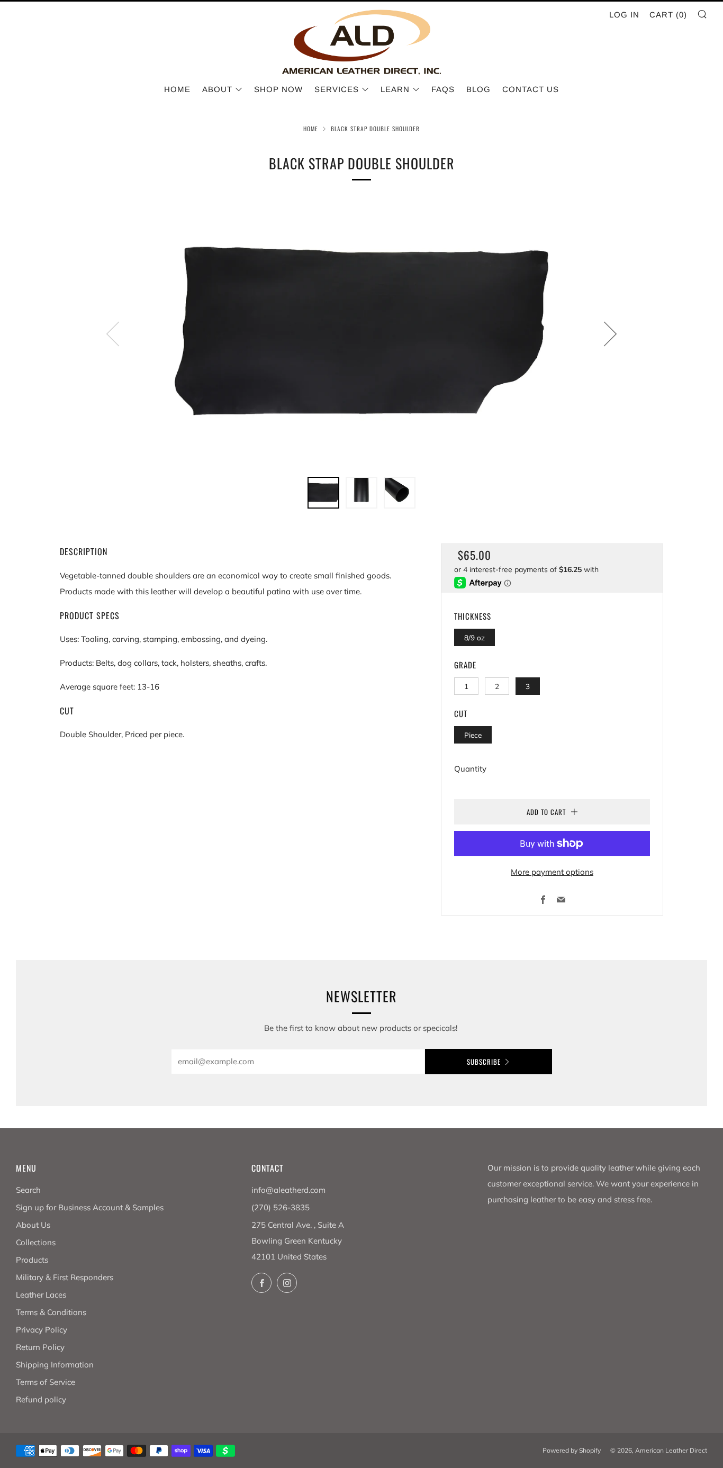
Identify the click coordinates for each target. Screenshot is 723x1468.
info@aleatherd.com (288, 1190)
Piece (473, 734)
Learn (395, 89)
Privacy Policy (41, 1330)
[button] (323, 493)
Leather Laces (41, 1295)
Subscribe (484, 1061)
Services (336, 89)
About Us (33, 1225)
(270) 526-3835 (280, 1207)
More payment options (552, 872)
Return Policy (40, 1347)
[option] (361, 333)
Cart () (668, 14)
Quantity (470, 769)
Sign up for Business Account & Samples (90, 1207)
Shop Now (278, 89)
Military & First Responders (64, 1277)
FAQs (443, 89)
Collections (36, 1242)
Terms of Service (45, 1382)
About (217, 89)
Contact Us (530, 89)
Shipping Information (55, 1365)
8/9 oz (474, 637)
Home (177, 89)
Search (28, 1190)
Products (32, 1260)
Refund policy (41, 1399)
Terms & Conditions (51, 1312)
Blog (478, 89)
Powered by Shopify (572, 1450)
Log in (624, 14)
